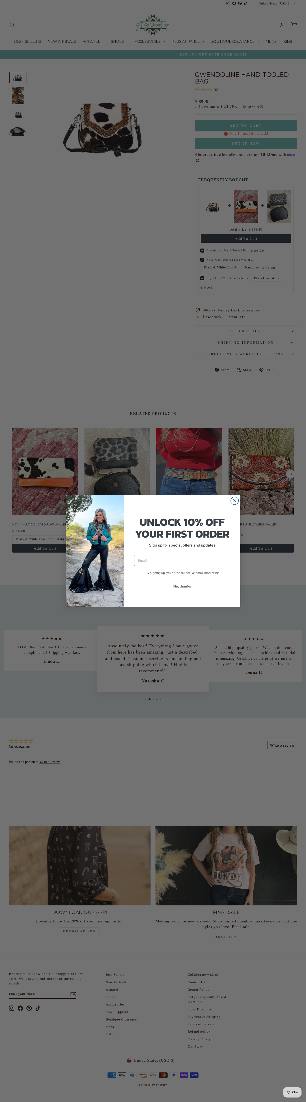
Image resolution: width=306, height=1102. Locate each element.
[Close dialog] (235, 501)
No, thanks (182, 586)
